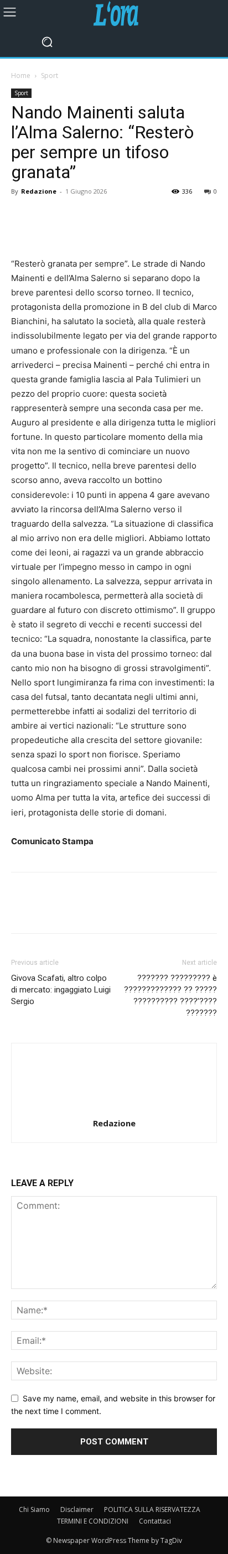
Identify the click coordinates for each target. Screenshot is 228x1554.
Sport (49, 75)
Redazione (38, 191)
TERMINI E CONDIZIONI (92, 1521)
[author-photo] (114, 1108)
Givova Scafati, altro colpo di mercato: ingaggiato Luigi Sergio (61, 989)
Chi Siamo (34, 1509)
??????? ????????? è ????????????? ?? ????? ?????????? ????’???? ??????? (170, 995)
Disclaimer (77, 1509)
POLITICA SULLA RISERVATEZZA (152, 1509)
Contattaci (155, 1521)
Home (20, 75)
